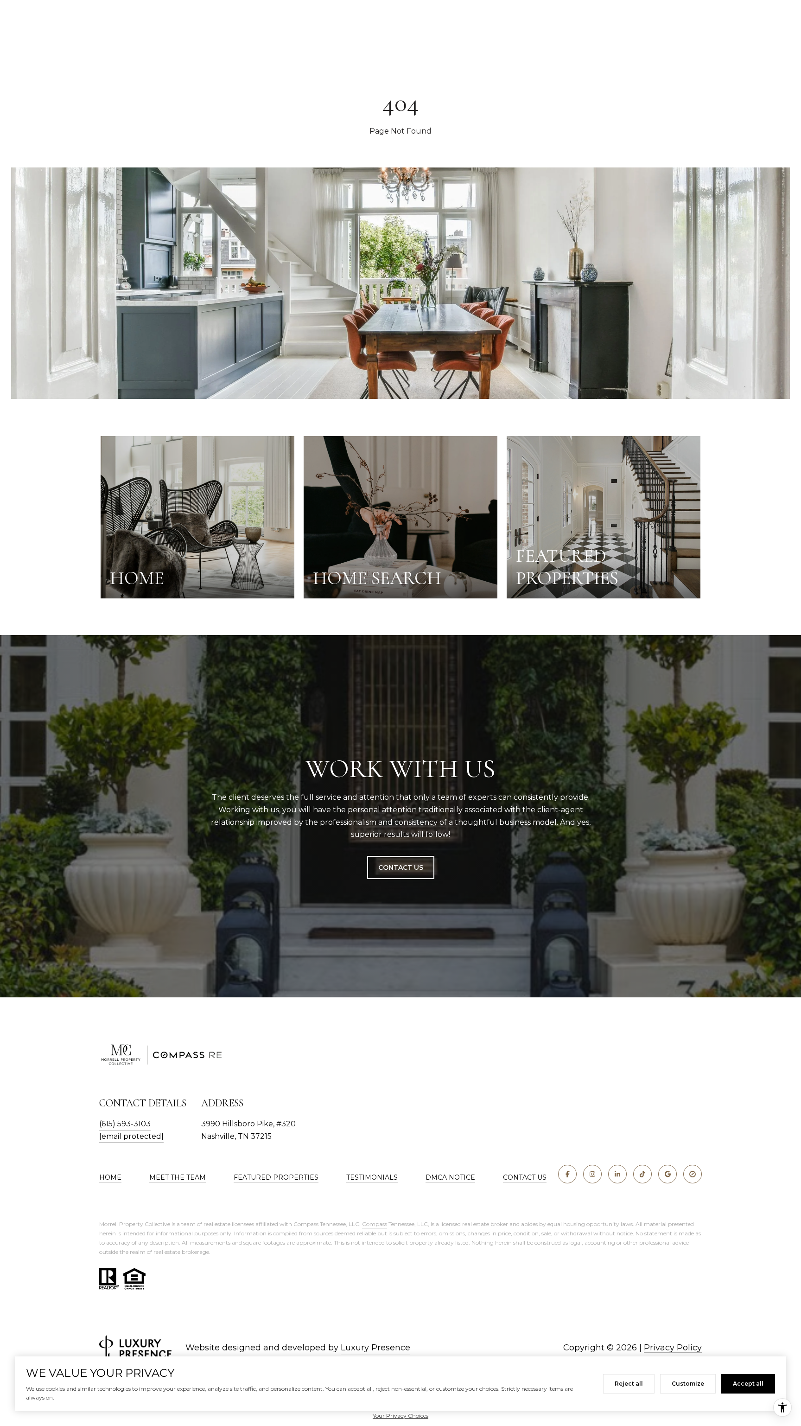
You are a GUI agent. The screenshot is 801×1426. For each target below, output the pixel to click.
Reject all (629, 1383)
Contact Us (400, 867)
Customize (688, 1383)
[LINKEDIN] (617, 1174)
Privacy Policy (673, 1347)
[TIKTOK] (642, 1174)
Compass (374, 1223)
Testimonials (372, 1177)
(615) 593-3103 (125, 1123)
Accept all (748, 1383)
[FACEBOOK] (567, 1174)
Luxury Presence (375, 1347)
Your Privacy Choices (400, 1415)
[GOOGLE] (667, 1174)
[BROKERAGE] (692, 1174)
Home (110, 1177)
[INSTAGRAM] (592, 1174)
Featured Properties (276, 1177)
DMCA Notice (450, 1177)
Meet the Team (177, 1177)
